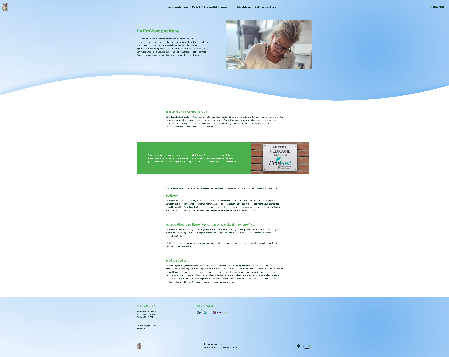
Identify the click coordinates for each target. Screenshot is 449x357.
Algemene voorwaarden (229, 347)
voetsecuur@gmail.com (146, 326)
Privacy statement (210, 347)
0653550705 (142, 328)
